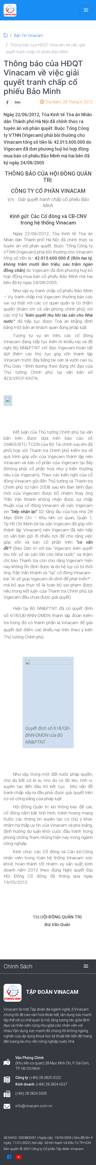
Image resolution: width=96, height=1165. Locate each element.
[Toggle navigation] (86, 10)
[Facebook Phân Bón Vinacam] (9, 1156)
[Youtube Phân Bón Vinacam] (19, 1157)
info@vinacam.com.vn (33, 1106)
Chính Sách (18, 966)
